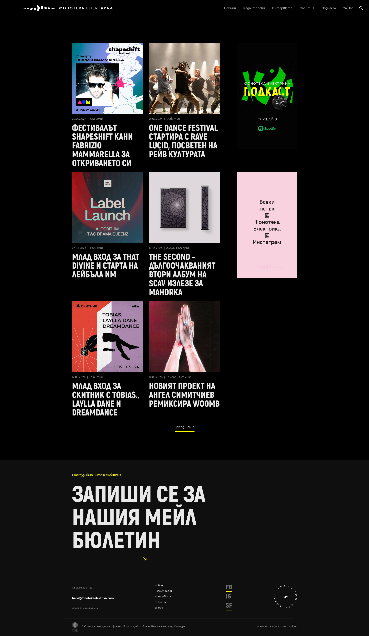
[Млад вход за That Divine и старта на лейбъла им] (107, 207)
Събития (97, 119)
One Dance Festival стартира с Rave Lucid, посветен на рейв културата (183, 141)
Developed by (264, 626)
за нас (348, 8)
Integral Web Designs (284, 626)
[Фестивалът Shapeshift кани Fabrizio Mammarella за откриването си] (107, 78)
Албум (170, 248)
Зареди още (184, 427)
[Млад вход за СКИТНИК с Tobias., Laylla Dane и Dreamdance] (107, 336)
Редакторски (163, 590)
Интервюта (163, 596)
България (183, 248)
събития (307, 8)
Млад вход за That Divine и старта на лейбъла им (105, 266)
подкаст (329, 8)
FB (229, 587)
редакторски (254, 8)
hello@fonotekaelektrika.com (93, 598)
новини (230, 8)
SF (229, 605)
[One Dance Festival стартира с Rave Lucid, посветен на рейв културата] (184, 78)
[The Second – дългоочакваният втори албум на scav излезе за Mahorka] (184, 207)
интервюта (282, 8)
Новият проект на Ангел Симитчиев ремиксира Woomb (184, 395)
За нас (159, 607)
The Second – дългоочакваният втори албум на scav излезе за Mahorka (182, 275)
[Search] (361, 8)
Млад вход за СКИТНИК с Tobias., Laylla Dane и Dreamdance (105, 399)
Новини (159, 585)
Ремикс (186, 377)
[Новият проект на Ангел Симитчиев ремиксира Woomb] (184, 336)
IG (228, 596)
